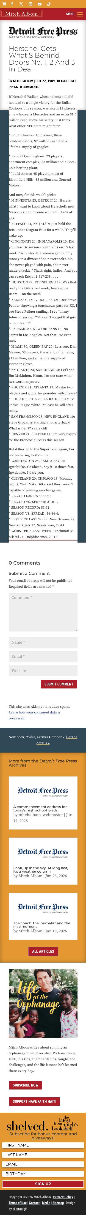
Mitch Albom (23, 81)
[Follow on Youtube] (39, 4)
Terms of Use (18, 1203)
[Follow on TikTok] (49, 4)
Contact (34, 1203)
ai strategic (20, 1209)
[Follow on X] (21, 4)
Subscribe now (25, 1085)
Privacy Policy (63, 1197)
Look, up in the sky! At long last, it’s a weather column (40, 870)
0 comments (29, 87)
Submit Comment (58, 684)
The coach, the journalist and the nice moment (41, 925)
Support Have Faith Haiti (34, 1101)
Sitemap (58, 1203)
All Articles (43, 951)
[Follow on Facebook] (12, 4)
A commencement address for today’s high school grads (40, 808)
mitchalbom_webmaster (41, 814)
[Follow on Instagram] (30, 4)
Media (46, 1203)
